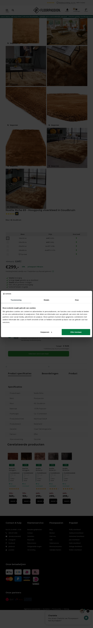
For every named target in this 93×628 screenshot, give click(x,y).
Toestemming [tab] (16, 300)
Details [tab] (46, 300)
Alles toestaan (76, 332)
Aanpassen (44, 332)
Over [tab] (77, 300)
